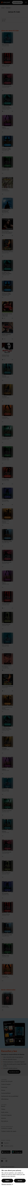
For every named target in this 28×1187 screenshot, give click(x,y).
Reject (7, 1180)
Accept (20, 1180)
